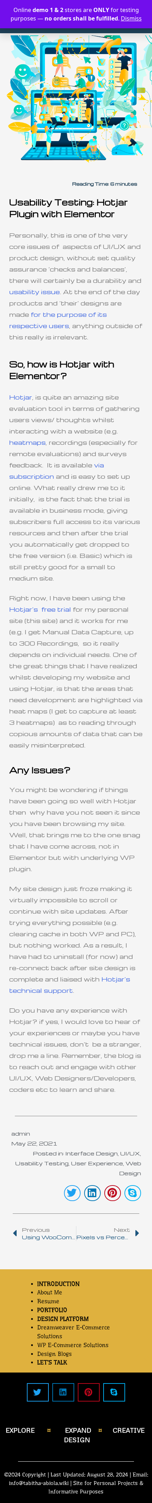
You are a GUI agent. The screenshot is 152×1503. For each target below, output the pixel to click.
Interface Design (91, 1153)
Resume (48, 1301)
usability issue (34, 291)
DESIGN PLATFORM (63, 1319)
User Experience (97, 1163)
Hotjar (20, 397)
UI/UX (130, 1153)
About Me (49, 1292)
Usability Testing (42, 1163)
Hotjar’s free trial (40, 609)
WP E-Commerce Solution (71, 1345)
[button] (72, 1193)
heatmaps (27, 442)
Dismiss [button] (131, 18)
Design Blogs (54, 1354)
